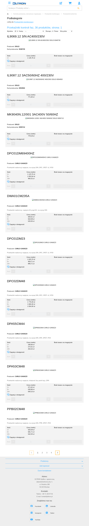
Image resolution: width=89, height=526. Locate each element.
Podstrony (44, 461)
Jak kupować (44, 466)
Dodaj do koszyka (68, 65)
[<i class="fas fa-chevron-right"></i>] (57, 453)
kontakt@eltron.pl (47, 496)
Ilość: (9, 65)
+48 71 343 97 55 (47, 494)
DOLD (17, 46)
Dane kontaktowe (44, 471)
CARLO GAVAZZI (21, 163)
